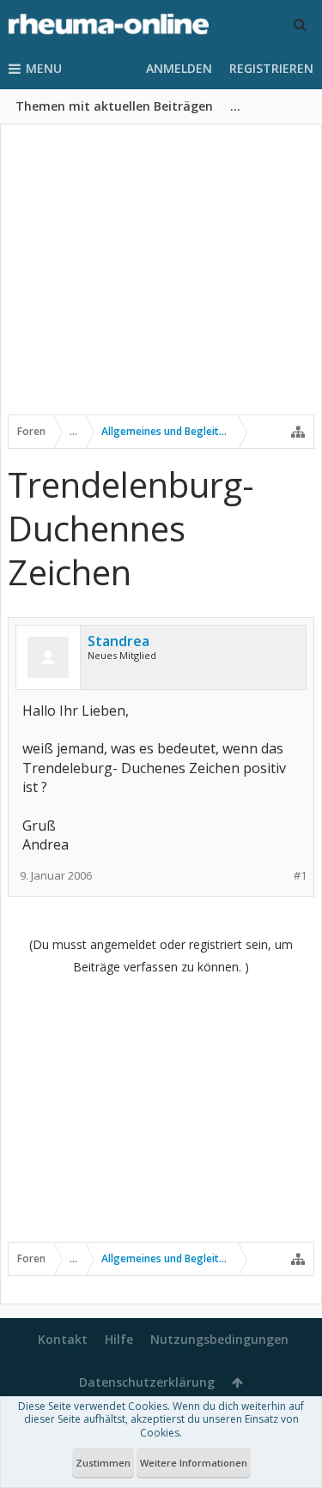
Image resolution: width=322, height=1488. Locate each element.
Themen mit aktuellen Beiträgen (114, 106)
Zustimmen (103, 1462)
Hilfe (119, 1339)
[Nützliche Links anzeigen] (298, 431)
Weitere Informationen (193, 1462)
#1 (300, 875)
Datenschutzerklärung (147, 1382)
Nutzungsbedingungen (219, 1339)
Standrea (118, 641)
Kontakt (63, 1339)
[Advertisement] (161, 280)
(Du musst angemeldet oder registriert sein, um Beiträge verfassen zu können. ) (161, 955)
